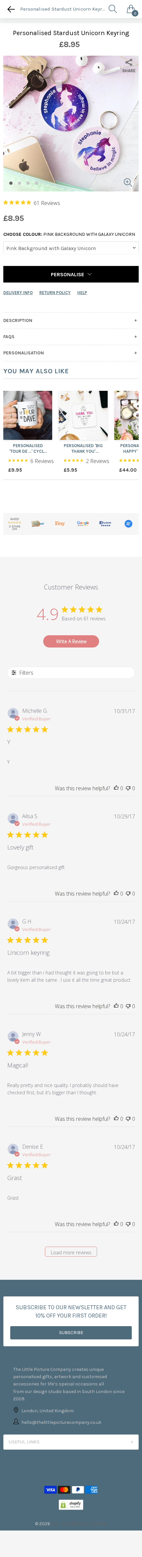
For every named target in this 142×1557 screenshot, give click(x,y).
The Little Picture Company (79, 1523)
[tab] (71, 1442)
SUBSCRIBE (71, 1332)
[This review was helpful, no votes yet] (116, 788)
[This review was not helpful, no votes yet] (128, 788)
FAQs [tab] (9, 337)
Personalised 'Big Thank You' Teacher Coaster (83, 448)
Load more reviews (71, 1252)
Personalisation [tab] (23, 353)
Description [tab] (17, 320)
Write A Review (71, 641)
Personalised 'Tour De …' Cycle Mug (27, 448)
